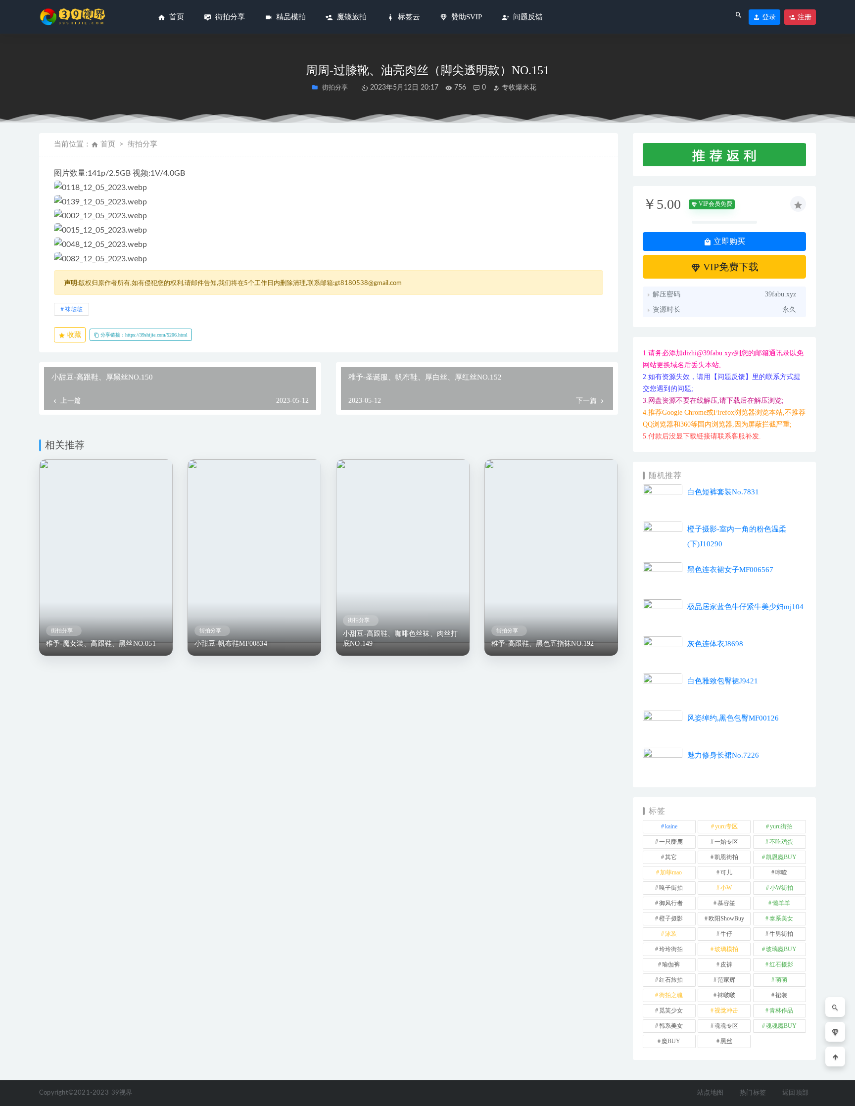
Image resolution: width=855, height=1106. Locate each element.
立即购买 (728, 241)
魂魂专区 (726, 1025)
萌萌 (781, 979)
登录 (768, 17)
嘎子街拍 (671, 887)
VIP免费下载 (730, 266)
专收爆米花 (518, 87)
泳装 (671, 933)
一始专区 (726, 841)
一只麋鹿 (671, 841)
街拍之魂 (671, 995)
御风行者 (671, 903)
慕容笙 (726, 903)
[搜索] (835, 1007)
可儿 (726, 872)
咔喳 (781, 872)
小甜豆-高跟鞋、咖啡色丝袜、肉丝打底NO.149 (400, 638)
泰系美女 (781, 918)
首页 (107, 144)
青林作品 (781, 1010)
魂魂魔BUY (781, 1025)
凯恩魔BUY (781, 857)
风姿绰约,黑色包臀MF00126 (733, 718)
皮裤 (726, 964)
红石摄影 (781, 964)
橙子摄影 (671, 918)
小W (726, 887)
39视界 (122, 1093)
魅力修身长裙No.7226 (723, 755)
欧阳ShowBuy (726, 918)
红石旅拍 (671, 979)
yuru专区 (726, 826)
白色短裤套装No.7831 (723, 492)
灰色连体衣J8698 (715, 644)
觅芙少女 (671, 1010)
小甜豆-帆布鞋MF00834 (230, 643)
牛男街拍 (781, 933)
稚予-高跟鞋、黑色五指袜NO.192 (542, 643)
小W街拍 (781, 887)
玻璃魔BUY (781, 949)
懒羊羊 (781, 903)
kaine (671, 826)
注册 (803, 17)
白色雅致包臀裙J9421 (722, 681)
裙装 (781, 995)
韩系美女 (671, 1025)
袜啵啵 (74, 309)
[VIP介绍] (835, 1032)
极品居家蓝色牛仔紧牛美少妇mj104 (745, 607)
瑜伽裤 (671, 964)
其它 (671, 857)
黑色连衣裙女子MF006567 (730, 570)
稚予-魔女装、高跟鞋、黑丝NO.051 (101, 643)
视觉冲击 (726, 1010)
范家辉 (726, 979)
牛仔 (726, 933)
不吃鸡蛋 (781, 841)
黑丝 (726, 1041)
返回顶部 (795, 1093)
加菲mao (671, 872)
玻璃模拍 (726, 949)
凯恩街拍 (726, 857)
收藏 (73, 334)
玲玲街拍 (671, 949)
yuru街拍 (781, 826)
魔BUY (671, 1041)
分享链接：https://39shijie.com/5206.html (143, 334)
